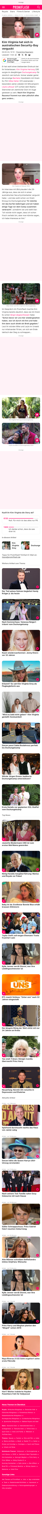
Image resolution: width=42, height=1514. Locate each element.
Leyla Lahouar (8, 87)
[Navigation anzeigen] (3, 7)
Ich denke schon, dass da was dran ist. (22, 530)
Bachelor (16, 78)
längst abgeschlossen (19, 315)
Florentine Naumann (24, 52)
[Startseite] (21, 7)
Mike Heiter (14, 81)
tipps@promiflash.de (11, 557)
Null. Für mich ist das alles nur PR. (23, 520)
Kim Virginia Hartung (25, 69)
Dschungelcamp (29, 72)
